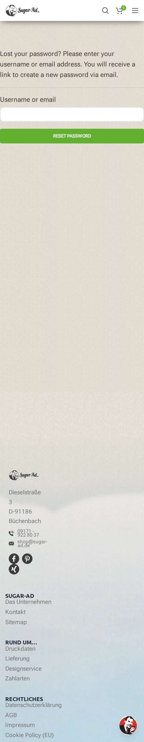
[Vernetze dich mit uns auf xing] (14, 569)
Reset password (72, 136)
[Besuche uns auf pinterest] (27, 558)
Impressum (20, 725)
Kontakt (15, 612)
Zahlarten (17, 678)
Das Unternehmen (28, 602)
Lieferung (17, 658)
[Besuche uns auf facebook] (15, 558)
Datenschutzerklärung (33, 705)
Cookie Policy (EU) (29, 735)
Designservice (23, 668)
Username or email (28, 100)
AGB (11, 715)
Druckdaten (20, 648)
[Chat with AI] (128, 725)
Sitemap (16, 622)
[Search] (106, 10)
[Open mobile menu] (135, 10)
